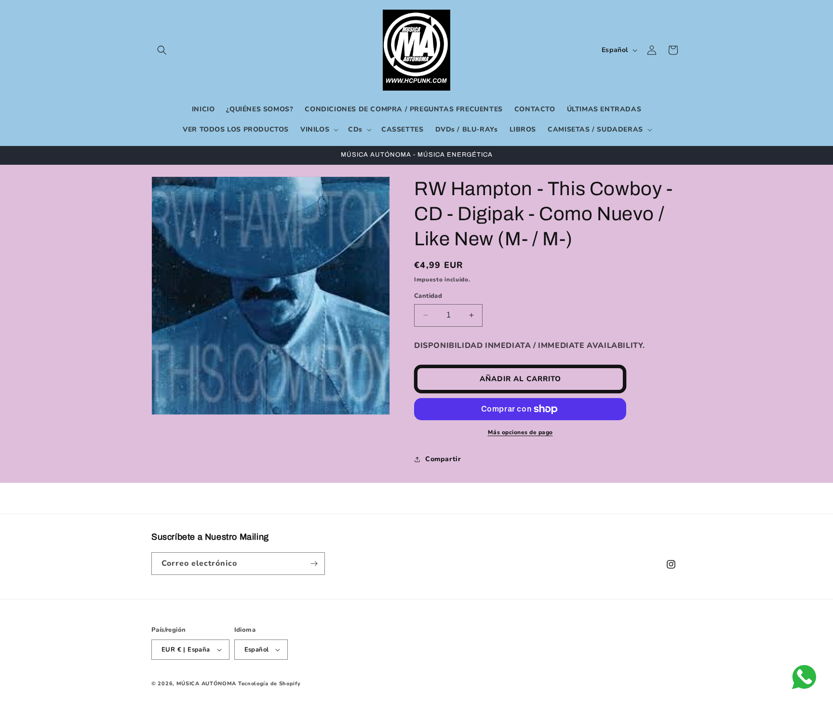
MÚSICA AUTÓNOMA (206, 683)
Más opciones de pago (520, 432)
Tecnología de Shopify (269, 683)
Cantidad (428, 296)
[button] (162, 50)
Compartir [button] (443, 459)
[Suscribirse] (313, 563)
